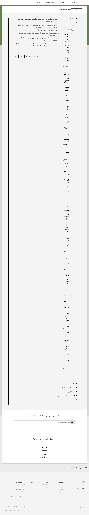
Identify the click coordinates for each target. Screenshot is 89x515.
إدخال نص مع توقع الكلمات (66, 192)
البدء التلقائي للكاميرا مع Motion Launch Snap (66, 163)
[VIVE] (6, 2)
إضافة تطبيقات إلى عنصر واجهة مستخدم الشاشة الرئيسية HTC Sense (66, 84)
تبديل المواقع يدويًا (66, 65)
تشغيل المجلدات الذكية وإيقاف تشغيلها (67, 98)
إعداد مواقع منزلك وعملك (66, 58)
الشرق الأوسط (78, 489)
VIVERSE (63, 2)
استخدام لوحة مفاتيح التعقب (66, 200)
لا (15, 56)
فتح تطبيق (66, 269)
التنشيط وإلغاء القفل (66, 133)
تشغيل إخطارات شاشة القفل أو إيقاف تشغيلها (66, 317)
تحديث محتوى (67, 289)
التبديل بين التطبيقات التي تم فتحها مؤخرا (66, 282)
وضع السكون (67, 245)
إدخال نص (66, 186)
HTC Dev (45, 484)
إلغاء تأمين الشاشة (66, 251)
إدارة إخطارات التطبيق (67, 361)
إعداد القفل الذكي (66, 308)
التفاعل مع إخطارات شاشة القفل (66, 326)
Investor (22, 487)
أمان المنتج (22, 491)
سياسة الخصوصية (20, 489)
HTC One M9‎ (73, 468)
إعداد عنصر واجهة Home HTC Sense (66, 49)
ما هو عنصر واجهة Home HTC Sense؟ (66, 38)
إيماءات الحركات (67, 257)
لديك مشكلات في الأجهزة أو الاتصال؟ (66, 217)
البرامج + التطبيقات (50, 2)
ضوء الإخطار (66, 368)
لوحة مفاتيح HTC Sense (66, 180)
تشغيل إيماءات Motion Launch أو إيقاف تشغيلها (66, 118)
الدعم (38, 2)
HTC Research (43, 487)
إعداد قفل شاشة (66, 302)
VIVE (62, 491)
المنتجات (73, 2)
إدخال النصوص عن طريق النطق (66, 208)
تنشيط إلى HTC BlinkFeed (66, 153)
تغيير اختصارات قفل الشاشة (66, 334)
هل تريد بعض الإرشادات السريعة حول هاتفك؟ (66, 227)
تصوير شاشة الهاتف (66, 295)
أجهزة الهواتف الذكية (58, 487)
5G (63, 484)
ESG (24, 484)
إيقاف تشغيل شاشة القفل (66, 348)
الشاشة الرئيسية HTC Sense (67, 238)
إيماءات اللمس (67, 263)
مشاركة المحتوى (67, 274)
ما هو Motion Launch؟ (66, 107)
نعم (21, 56)
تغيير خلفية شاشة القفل (66, 341)
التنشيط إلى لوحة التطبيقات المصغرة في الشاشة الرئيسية (66, 143)
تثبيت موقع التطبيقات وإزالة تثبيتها (66, 72)
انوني (5, 506)
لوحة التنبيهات (67, 354)
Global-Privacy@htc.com (12, 510)
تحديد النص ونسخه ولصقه (66, 172)
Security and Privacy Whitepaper (14, 496)
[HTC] (83, 2)
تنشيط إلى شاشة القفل (66, 127)
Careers (22, 494)
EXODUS (61, 489)
